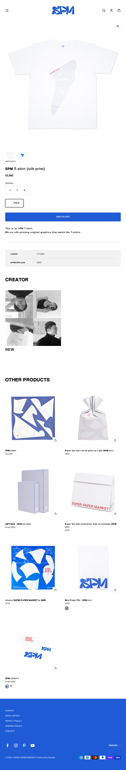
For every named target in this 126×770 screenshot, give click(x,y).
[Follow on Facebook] (7, 745)
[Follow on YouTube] (32, 745)
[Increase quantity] (24, 190)
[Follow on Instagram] (16, 745)
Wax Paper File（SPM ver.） (79, 600)
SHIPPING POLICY (13, 726)
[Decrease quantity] (10, 190)
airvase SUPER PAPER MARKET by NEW (25, 600)
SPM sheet (10, 450)
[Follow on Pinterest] (24, 745)
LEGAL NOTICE (12, 716)
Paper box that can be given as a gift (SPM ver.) (89, 450)
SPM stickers (12, 678)
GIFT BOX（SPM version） (18, 524)
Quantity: (9, 183)
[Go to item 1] (10, 155)
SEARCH (9, 711)
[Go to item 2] (22, 155)
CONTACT (10, 731)
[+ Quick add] (55, 440)
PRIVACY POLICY (13, 721)
